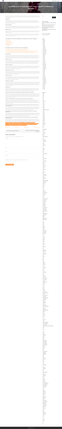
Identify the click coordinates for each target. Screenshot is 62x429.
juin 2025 (44, 57)
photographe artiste (45, 351)
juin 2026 (44, 42)
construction (44, 191)
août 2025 (44, 54)
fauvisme (11, 124)
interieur (44, 252)
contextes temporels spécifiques (9, 123)
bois (43, 157)
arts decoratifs (44, 140)
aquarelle (44, 124)
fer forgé (44, 236)
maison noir (44, 280)
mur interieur (44, 319)
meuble (43, 290)
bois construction (45, 158)
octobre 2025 (44, 52)
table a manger (44, 396)
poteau (43, 363)
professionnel (44, 368)
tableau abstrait (44, 400)
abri (43, 98)
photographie (44, 352)
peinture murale (44, 345)
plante (43, 356)
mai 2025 (44, 58)
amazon (43, 108)
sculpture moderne (45, 385)
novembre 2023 (44, 80)
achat (43, 102)
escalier (43, 225)
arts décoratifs (44, 141)
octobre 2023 (44, 81)
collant (43, 186)
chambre (44, 184)
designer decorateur (45, 218)
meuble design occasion (45, 297)
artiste (43, 135)
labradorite (44, 263)
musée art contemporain (45, 323)
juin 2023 (44, 86)
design (43, 212)
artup (43, 142)
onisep (43, 329)
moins (43, 312)
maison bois (44, 275)
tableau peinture (44, 405)
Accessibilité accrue (8, 45)
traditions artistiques (24, 125)
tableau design (44, 402)
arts (43, 137)
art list (43, 131)
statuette (44, 390)
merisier (43, 286)
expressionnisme (7, 124)
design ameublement (45, 213)
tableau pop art (44, 406)
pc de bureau (44, 335)
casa (43, 170)
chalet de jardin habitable (45, 180)
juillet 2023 (44, 85)
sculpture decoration (45, 384)
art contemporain (11, 122)
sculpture (44, 380)
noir (43, 328)
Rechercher (54, 17)
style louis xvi (44, 394)
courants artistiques (24, 123)
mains (43, 273)
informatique (44, 251)
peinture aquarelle (45, 341)
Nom (6, 147)
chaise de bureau (44, 174)
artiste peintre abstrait (45, 136)
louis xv (43, 268)
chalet (43, 179)
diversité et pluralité (36, 123)
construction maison (45, 192)
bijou (43, 147)
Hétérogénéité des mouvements (9, 42)
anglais (43, 114)
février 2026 (44, 47)
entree (43, 224)
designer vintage (44, 219)
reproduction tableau (45, 372)
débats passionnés (31, 123)
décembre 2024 (44, 64)
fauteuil (43, 229)
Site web (6, 155)
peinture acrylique (45, 340)
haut (43, 245)
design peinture (44, 214)
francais (43, 241)
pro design (44, 367)
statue (43, 389)
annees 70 (44, 120)
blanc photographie (45, 153)
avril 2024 (44, 74)
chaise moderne (44, 175)
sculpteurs (44, 379)
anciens (43, 113)
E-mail (6, 151)
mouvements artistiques (8, 125)
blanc (43, 152)
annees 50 (44, 118)
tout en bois (44, 412)
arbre (43, 125)
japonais (44, 256)
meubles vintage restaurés (45, 306)
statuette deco (44, 391)
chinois (43, 185)
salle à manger (44, 374)
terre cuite (44, 407)
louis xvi (43, 269)
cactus (43, 168)
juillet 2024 (44, 70)
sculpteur (44, 378)
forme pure (14, 124)
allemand (44, 107)
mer (43, 285)
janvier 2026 (44, 48)
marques (44, 284)
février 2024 (44, 76)
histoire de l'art (17, 124)
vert (43, 417)
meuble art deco (44, 291)
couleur (20, 123)
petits (43, 350)
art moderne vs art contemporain (21, 122)
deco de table (44, 202)
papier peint (44, 334)
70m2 (43, 97)
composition (33, 122)
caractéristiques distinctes (28, 122)
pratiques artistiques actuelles (15, 125)
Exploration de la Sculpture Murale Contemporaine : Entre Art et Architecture (32, 131)
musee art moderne (45, 324)
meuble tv (44, 301)
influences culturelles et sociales (23, 124)
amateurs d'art (7, 122)
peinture (44, 339)
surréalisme (20, 125)
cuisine (43, 197)
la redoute (44, 262)
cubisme (28, 123)
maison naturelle (44, 279)
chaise (43, 173)
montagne (44, 313)
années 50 (44, 119)
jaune (43, 258)
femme (43, 234)
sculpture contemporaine (45, 383)
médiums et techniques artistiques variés (32, 124)
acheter (43, 103)
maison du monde (45, 278)
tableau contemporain (45, 401)
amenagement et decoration (46, 109)
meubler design (44, 302)
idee (43, 247)
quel (43, 369)
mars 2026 (44, 46)
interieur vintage (44, 253)
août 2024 (44, 69)
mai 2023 (44, 87)
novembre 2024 (44, 65)
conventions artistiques (15, 123)
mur (43, 317)
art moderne (15, 122)
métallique (44, 289)
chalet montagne (44, 181)
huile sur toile (44, 246)
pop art (43, 361)
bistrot (43, 151)
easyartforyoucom (8, 127)
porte (43, 362)
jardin (43, 257)
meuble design (44, 296)
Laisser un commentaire (37, 127)
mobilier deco (44, 308)
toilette (43, 411)
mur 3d (43, 318)
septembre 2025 (44, 53)
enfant (43, 223)
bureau (43, 164)
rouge (43, 373)
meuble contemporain (45, 295)
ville (43, 418)
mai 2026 (44, 43)
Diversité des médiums (8, 43)
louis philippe (44, 267)
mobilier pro (44, 311)
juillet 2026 (44, 41)
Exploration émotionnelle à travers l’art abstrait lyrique (13, 130)
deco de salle (44, 201)
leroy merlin (44, 264)
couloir (43, 196)
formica (43, 240)
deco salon (44, 203)
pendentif (44, 347)
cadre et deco (44, 169)
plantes (43, 357)
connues (44, 190)
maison (43, 274)
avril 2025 (44, 59)
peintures (44, 346)
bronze (43, 159)
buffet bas (44, 163)
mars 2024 (44, 75)
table (43, 395)
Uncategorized (27, 127)
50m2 (43, 96)
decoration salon (44, 208)
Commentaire (7, 138)
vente (43, 416)
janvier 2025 (44, 63)
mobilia (43, 307)
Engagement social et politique (9, 44)
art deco (44, 130)
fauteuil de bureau (45, 230)
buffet (43, 162)
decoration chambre (45, 207)
